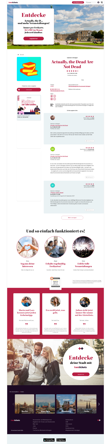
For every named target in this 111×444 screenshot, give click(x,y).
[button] (87, 2)
